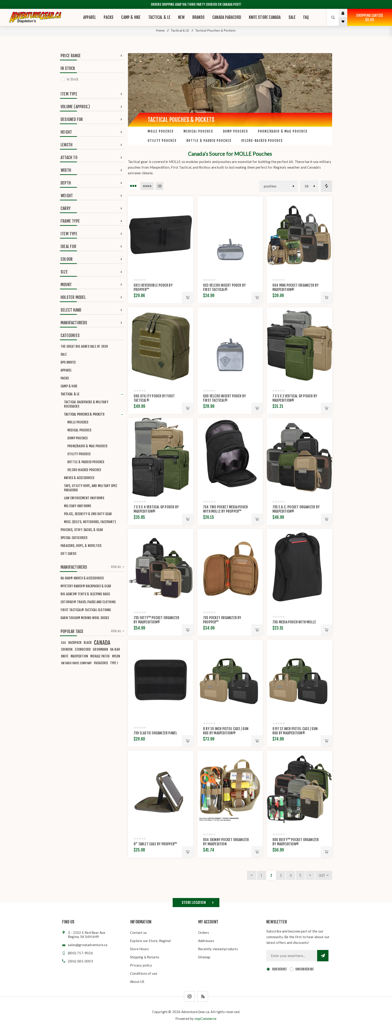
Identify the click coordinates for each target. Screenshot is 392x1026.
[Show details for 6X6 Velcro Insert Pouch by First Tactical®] (230, 346)
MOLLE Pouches (161, 131)
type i (114, 663)
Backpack (75, 642)
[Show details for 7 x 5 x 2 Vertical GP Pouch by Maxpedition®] (299, 346)
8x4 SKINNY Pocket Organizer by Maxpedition (226, 841)
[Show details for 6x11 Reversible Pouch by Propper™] (160, 235)
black (88, 642)
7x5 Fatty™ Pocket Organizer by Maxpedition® (156, 619)
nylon (116, 656)
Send (322, 955)
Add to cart (187, 297)
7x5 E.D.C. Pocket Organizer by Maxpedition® (296, 509)
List (159, 186)
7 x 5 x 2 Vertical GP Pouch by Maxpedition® (294, 398)
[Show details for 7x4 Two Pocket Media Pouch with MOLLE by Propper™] (230, 457)
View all (116, 567)
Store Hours (139, 949)
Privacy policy (141, 965)
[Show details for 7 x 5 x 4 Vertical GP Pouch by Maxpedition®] (160, 457)
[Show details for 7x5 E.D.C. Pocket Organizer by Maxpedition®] (299, 457)
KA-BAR (115, 649)
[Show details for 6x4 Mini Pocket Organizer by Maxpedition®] (299, 235)
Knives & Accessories (79, 478)
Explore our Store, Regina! (150, 941)
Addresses (206, 941)
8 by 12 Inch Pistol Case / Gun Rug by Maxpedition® (295, 730)
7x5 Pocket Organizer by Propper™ (222, 619)
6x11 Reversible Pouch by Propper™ (153, 287)
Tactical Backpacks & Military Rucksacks (86, 404)
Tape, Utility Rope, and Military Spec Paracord (90, 488)
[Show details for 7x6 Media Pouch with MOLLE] (299, 568)
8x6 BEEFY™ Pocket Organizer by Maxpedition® (295, 841)
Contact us (138, 932)
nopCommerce (206, 1018)
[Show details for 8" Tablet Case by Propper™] (160, 790)
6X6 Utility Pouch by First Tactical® (154, 398)
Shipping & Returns (144, 957)
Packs (65, 378)
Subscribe (279, 969)
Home (160, 30)
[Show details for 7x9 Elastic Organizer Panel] (160, 679)
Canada (102, 642)
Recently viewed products (218, 949)
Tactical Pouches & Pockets (84, 414)
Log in (346, 13)
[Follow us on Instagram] (189, 996)
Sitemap (204, 957)
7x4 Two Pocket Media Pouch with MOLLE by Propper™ (225, 509)
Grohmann (100, 649)
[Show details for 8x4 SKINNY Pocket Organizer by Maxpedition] (230, 790)
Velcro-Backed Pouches (262, 141)
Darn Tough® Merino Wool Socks (85, 618)
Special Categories (74, 538)
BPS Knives (68, 362)
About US (137, 981)
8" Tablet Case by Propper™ (155, 844)
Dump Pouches (235, 131)
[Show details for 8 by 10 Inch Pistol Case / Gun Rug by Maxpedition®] (230, 679)
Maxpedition (79, 656)
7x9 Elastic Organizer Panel (155, 733)
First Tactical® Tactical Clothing (86, 610)
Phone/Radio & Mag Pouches (282, 131)
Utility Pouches (162, 141)
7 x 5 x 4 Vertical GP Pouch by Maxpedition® (156, 509)
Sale (64, 354)
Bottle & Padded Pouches (208, 141)
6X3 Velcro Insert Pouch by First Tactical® (224, 287)
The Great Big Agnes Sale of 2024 (84, 346)
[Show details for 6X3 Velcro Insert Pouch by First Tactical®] (230, 235)
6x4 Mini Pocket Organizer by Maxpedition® (295, 287)
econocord (83, 649)
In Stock (72, 79)
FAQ (306, 17)
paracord (101, 663)
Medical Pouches (198, 131)
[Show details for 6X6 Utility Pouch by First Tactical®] (160, 346)
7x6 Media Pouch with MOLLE (294, 622)
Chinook (67, 649)
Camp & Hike (69, 386)
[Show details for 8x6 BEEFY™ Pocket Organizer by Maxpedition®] (299, 790)
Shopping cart (369, 17)
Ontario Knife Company (76, 663)
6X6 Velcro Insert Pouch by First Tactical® (224, 398)
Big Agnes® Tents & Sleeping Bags (85, 594)
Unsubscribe (304, 969)
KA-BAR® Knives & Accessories (82, 578)
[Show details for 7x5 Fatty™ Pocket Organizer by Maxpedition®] (160, 568)
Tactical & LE (70, 394)
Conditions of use (143, 973)
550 (63, 643)
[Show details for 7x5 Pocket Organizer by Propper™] (230, 568)
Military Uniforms (77, 506)
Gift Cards (68, 553)
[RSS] (202, 996)
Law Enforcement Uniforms (84, 498)
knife (64, 656)
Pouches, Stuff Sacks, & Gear (82, 530)
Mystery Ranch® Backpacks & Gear (86, 586)
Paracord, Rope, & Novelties (81, 546)
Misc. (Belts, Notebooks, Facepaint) (90, 522)
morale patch (100, 656)
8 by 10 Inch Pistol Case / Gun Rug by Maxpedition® (225, 730)
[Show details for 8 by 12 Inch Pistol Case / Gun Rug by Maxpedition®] (299, 679)
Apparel (66, 370)
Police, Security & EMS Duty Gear (88, 514)
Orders (203, 932)
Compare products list (326, 186)
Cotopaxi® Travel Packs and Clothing (88, 602)
